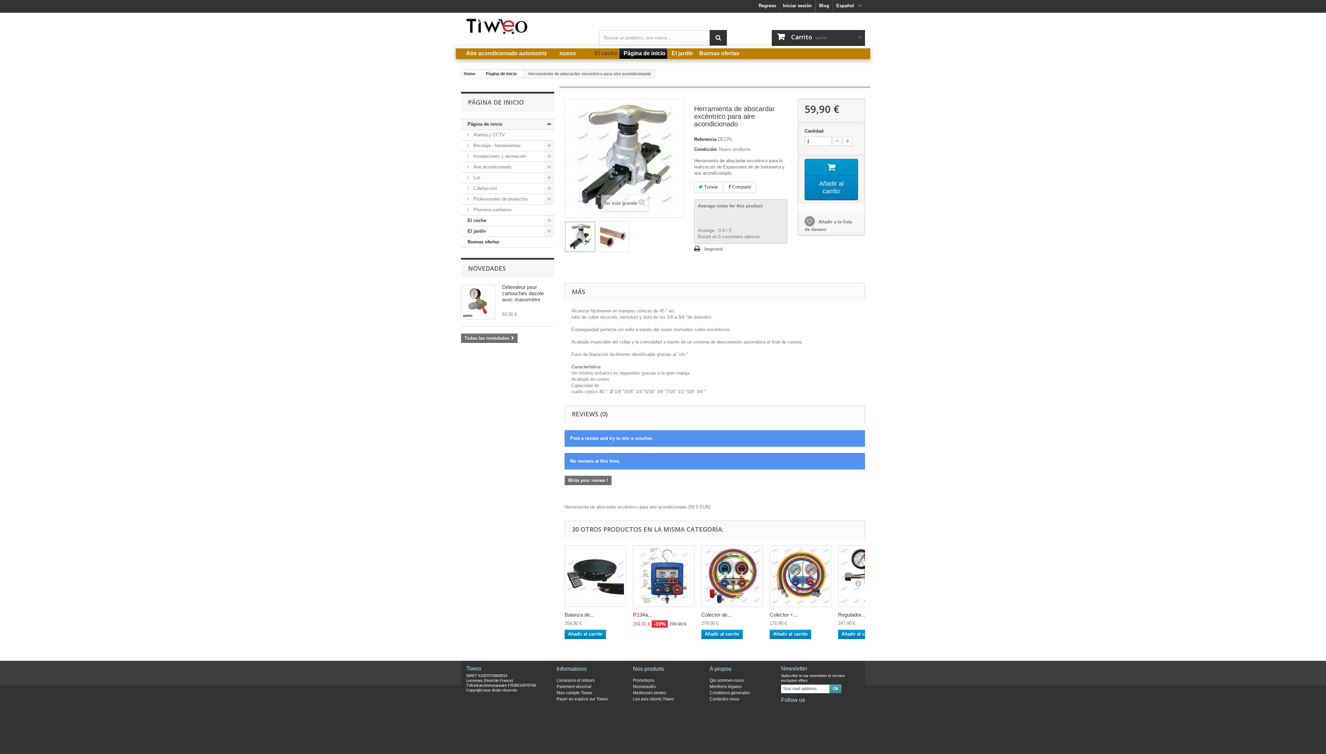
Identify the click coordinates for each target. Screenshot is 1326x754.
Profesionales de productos (500, 199)
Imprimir (713, 249)
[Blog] (820, 709)
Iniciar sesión (797, 5)
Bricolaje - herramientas (496, 145)
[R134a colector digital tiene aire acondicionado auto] (663, 576)
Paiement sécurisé (574, 686)
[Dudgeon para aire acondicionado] (614, 237)
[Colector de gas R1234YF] (732, 576)
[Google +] (809, 709)
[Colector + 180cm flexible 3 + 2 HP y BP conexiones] (800, 576)
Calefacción (484, 188)
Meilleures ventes (649, 692)
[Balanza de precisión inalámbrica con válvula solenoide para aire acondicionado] (595, 576)
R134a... (642, 615)
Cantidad (814, 131)
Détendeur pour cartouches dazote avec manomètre (523, 293)
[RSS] (831, 709)
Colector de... (716, 615)
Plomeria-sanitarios (492, 209)
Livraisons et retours (576, 680)
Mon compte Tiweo (574, 692)
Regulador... (851, 615)
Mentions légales (726, 686)
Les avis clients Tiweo (653, 699)
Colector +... (783, 615)
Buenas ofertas (483, 241)
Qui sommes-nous (727, 680)
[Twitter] (797, 709)
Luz (476, 177)
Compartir (741, 187)
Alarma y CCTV (488, 134)
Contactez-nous (724, 699)
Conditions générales (730, 692)
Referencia (705, 139)
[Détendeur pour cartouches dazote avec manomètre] (478, 302)
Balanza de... (579, 615)
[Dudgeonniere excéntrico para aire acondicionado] (580, 237)
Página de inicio (485, 124)
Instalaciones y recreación (499, 156)
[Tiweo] (525, 26)
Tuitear (710, 187)
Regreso (767, 5)
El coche (477, 220)
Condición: (706, 149)
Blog (824, 5)
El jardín (477, 231)
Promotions (643, 680)
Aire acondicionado (491, 167)
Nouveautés (644, 686)
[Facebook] (786, 709)
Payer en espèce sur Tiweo (582, 699)
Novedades (487, 268)
